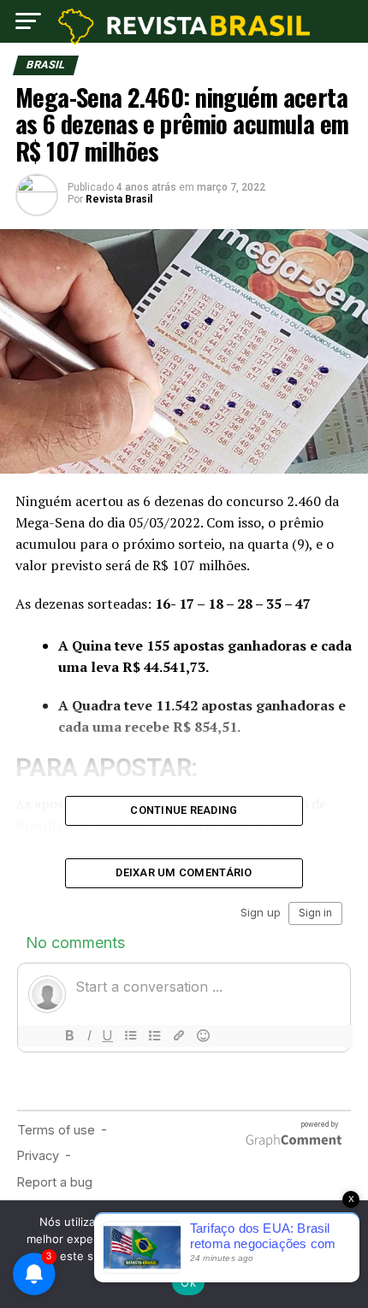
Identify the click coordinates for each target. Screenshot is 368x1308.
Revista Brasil (119, 199)
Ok (188, 1282)
